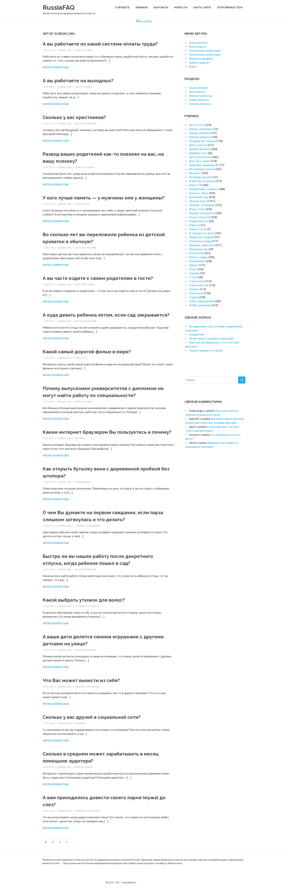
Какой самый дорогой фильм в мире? (87, 351)
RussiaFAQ (58, 7)
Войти (193, 66)
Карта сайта (202, 7)
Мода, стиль (197, 209)
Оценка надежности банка (206, 350)
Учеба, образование (201, 301)
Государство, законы (202, 141)
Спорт (193, 269)
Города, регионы (199, 133)
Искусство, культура (202, 181)
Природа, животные (202, 245)
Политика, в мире (200, 241)
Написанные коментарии (204, 54)
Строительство (198, 285)
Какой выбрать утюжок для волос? (84, 600)
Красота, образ (198, 193)
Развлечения (197, 261)
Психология (82, 204)
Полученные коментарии (205, 50)
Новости (180, 7)
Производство (198, 249)
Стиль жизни (197, 281)
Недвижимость (198, 221)
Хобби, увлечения (200, 305)
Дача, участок (198, 145)
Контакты (161, 7)
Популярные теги (229, 7)
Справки (194, 273)
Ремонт (193, 265)
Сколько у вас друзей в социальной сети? (92, 717)
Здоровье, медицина (202, 165)
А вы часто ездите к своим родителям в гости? (98, 278)
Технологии (196, 293)
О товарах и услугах (87, 606)
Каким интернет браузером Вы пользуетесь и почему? (107, 432)
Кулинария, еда (198, 197)
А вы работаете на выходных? (78, 80)
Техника (194, 289)
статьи (193, 277)
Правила (142, 7)
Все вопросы (197, 91)
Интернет (80, 438)
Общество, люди (200, 237)
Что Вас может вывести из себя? (81, 680)
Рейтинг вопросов (200, 95)
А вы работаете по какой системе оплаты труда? (100, 44)
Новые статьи (198, 229)
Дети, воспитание (85, 123)
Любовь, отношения (87, 526)
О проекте (122, 7)
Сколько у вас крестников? (74, 117)
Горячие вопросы (200, 103)
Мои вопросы (197, 46)
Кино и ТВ (80, 358)
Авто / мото (197, 124)
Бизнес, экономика (201, 129)
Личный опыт (83, 482)
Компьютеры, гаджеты (203, 189)
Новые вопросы (199, 99)
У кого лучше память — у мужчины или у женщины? (103, 198)
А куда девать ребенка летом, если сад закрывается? (106, 315)
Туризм (193, 297)
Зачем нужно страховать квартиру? (211, 338)
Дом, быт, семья (84, 167)
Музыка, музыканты (202, 213)
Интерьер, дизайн (200, 177)
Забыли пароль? (199, 62)
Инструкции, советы (202, 169)
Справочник (196, 334)
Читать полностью (56, 67)
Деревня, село (198, 153)
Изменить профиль (201, 58)
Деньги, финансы (199, 149)
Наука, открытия (199, 217)
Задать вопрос (198, 42)
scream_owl (64, 50)
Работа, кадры (83, 50)
